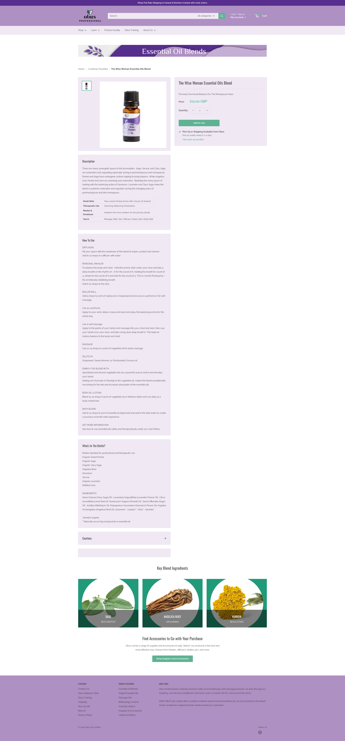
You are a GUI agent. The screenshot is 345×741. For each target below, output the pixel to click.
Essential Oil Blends (128, 689)
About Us (148, 30)
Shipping (82, 702)
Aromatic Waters (127, 706)
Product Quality (112, 30)
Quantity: (183, 110)
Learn (94, 30)
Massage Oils (125, 697)
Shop (80, 30)
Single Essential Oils (128, 693)
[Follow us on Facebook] (260, 732)
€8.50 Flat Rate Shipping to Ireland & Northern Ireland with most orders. (172, 3)
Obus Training (132, 30)
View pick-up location (193, 139)
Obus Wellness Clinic (88, 693)
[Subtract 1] (193, 110)
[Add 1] (207, 110)
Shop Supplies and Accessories (172, 658)
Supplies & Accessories (130, 710)
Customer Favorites (98, 69)
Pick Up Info (84, 706)
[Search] (221, 16)
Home (81, 69)
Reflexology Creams (129, 702)
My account (237, 17)
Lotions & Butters (127, 715)
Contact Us (83, 689)
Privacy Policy (85, 715)
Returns (82, 710)
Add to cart (199, 123)
